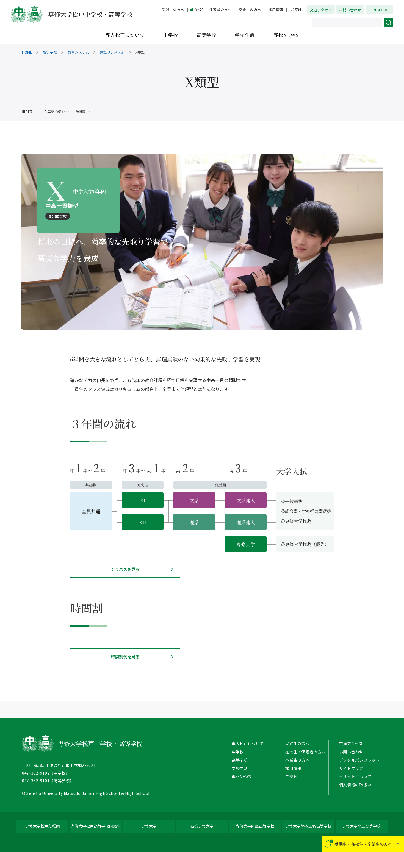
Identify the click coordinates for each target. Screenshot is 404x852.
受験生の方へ (173, 9)
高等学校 (206, 35)
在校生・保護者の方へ (213, 9)
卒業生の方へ (250, 9)
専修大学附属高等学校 (255, 826)
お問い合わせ (350, 9)
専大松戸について (125, 35)
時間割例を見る (125, 656)
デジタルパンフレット (359, 760)
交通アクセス (321, 9)
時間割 (81, 111)
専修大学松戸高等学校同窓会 (96, 826)
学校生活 (244, 35)
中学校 (170, 35)
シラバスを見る (125, 569)
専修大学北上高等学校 (361, 826)
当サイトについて (355, 776)
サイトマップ (351, 768)
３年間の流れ (54, 111)
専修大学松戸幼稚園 (42, 826)
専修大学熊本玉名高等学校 (308, 826)
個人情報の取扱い (355, 784)
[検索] (388, 22)
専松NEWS (286, 35)
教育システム (78, 52)
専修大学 (149, 826)
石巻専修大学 (202, 826)
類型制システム (112, 52)
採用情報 (275, 9)
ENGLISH (379, 9)
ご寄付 (296, 9)
